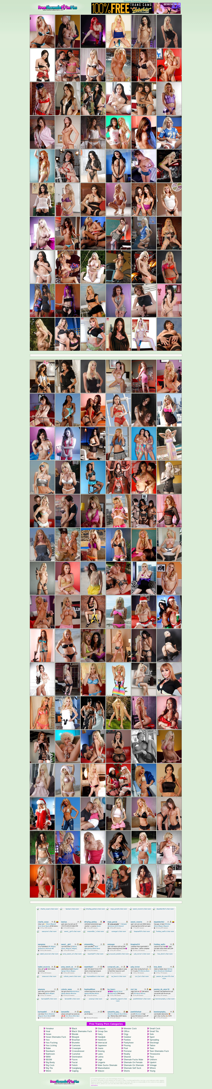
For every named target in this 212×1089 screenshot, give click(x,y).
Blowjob (75, 1037)
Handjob (101, 1037)
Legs (100, 1059)
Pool (126, 1048)
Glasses (101, 1028)
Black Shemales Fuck (82, 1031)
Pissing (127, 1045)
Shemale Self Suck (132, 1068)
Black (74, 1028)
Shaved (127, 1057)
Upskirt (153, 1062)
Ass (48, 1040)
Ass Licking (51, 1045)
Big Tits (49, 1068)
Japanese (102, 1045)
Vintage (153, 1065)
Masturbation (104, 1068)
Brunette (76, 1042)
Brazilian (76, 1040)
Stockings (154, 1042)
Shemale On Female (133, 1062)
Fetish (75, 1065)
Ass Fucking (51, 1042)
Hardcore (102, 1040)
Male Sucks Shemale (107, 1065)
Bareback (50, 1051)
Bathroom (50, 1054)
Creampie (76, 1048)
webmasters (94, 1085)
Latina (100, 1057)
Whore (153, 1068)
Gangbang (76, 1068)
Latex (100, 1054)
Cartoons (76, 1045)
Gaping (75, 1071)
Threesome (155, 1054)
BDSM (49, 1059)
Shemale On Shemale (134, 1065)
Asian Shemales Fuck (56, 1037)
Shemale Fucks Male (133, 1059)
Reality (127, 1054)
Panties (127, 1040)
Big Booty (50, 1062)
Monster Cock (130, 1028)
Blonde (75, 1034)
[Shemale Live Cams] (136, 13)
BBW (48, 1057)
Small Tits (154, 1031)
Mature (101, 1071)
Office (126, 1031)
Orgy (126, 1034)
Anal (48, 1031)
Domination (77, 1057)
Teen (152, 1048)
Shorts (127, 1071)
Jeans (100, 1048)
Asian (48, 1034)
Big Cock (50, 1065)
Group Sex (103, 1031)
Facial (74, 1062)
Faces (75, 1059)
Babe (48, 1048)
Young (152, 1071)
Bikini (48, 1071)
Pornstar (128, 1051)
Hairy (100, 1034)
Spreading (154, 1040)
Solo (152, 1034)
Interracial (102, 1042)
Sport (152, 1037)
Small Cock (155, 1028)
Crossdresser (78, 1051)
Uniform (153, 1059)
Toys (152, 1057)
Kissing (101, 1051)
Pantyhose (128, 1042)
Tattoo (152, 1045)
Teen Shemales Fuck (159, 1051)
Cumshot (76, 1054)
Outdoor (127, 1037)
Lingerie (101, 1062)
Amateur (50, 1028)
